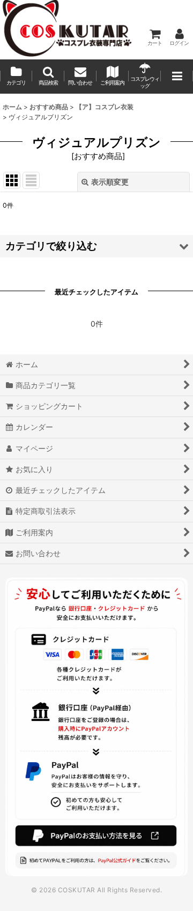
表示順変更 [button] (110, 181)
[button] (48, 76)
